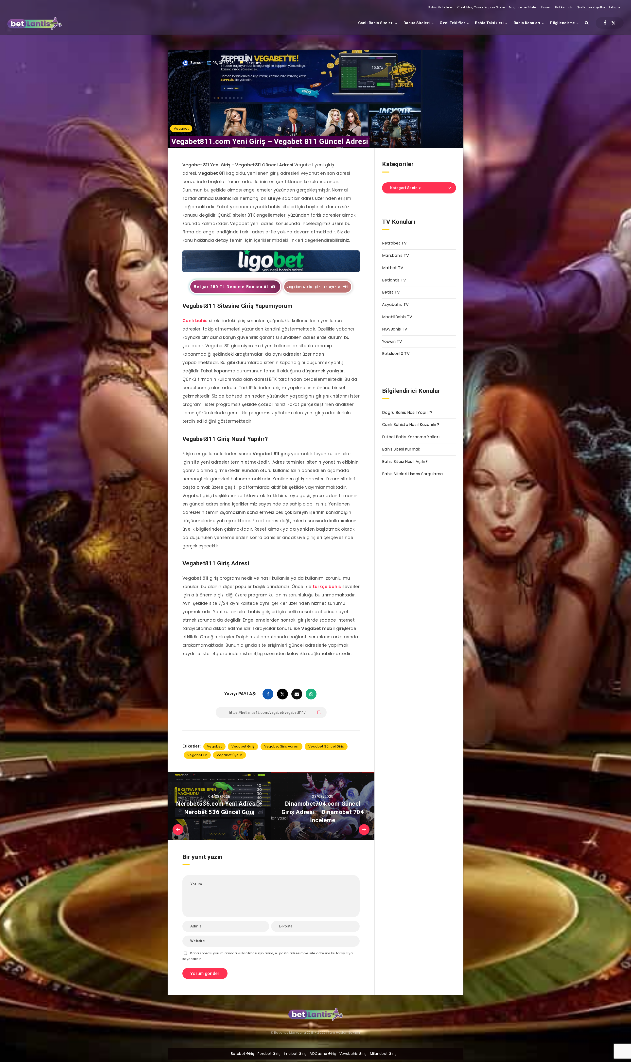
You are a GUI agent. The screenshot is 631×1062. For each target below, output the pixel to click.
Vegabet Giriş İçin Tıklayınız (313, 287)
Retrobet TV (394, 243)
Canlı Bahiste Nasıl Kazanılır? (410, 424)
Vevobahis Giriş (353, 1053)
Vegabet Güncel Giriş (326, 746)
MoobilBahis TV (397, 317)
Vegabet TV (197, 755)
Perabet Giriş (269, 1053)
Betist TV (391, 292)
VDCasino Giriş (323, 1053)
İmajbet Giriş (295, 1053)
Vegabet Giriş (242, 746)
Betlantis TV (394, 280)
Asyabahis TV (395, 304)
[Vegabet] (271, 271)
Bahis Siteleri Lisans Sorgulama (412, 474)
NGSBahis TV (394, 329)
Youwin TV (392, 341)
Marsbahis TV (395, 255)
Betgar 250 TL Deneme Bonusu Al (231, 286)
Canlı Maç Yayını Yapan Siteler (481, 7)
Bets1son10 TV (396, 353)
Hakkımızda (564, 7)
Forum (546, 7)
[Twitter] (613, 22)
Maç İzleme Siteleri (523, 7)
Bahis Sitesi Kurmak (401, 449)
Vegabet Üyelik (229, 755)
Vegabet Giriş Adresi (281, 746)
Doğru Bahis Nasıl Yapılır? (407, 412)
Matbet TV (392, 268)
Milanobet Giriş (383, 1053)
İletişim (614, 7)
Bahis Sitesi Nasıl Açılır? (405, 461)
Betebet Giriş (242, 1053)
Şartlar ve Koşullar (591, 7)
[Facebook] (605, 22)
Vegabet (181, 128)
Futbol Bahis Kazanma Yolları (410, 437)
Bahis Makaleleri (441, 7)
